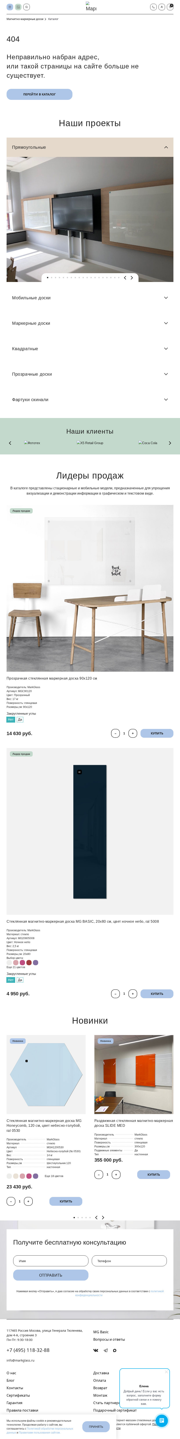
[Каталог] (10, 7)
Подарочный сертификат (115, 1410)
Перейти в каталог (39, 94)
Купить (157, 733)
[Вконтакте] (95, 1350)
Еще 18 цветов (54, 1176)
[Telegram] (106, 1350)
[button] (161, 7)
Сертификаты (18, 1395)
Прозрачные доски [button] (32, 374)
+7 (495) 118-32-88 (28, 1350)
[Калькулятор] (18, 7)
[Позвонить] (153, 7)
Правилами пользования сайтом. (39, 1432)
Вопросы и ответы (109, 1339)
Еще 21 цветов (16, 967)
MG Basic (101, 1332)
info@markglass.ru (20, 1360)
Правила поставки (22, 1410)
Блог (10, 1380)
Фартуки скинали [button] (30, 399)
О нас (11, 1373)
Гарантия (14, 1402)
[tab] (47, 277)
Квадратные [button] (25, 348)
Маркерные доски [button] (31, 323)
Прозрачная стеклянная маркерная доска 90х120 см (52, 678)
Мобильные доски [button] (31, 297)
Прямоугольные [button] (29, 147)
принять (96, 1427)
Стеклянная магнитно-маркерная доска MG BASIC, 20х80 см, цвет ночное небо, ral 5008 (83, 921)
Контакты (15, 1387)
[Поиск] (26, 7)
